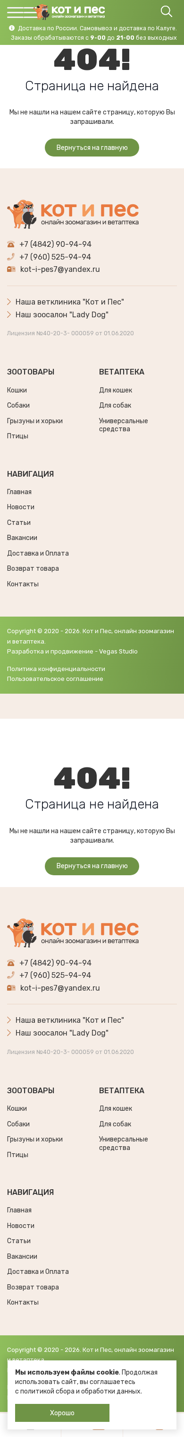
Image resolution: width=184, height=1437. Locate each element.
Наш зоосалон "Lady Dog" (62, 314)
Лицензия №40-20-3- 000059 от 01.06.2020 (70, 333)
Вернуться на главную (92, 148)
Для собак (115, 405)
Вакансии (22, 538)
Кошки (17, 390)
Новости (20, 507)
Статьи (19, 523)
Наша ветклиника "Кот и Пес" (70, 301)
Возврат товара (33, 569)
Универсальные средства (123, 425)
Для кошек (115, 390)
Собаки (18, 405)
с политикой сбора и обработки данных (78, 1391)
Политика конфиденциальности (56, 668)
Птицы (17, 436)
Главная (19, 492)
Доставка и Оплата (38, 553)
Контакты (23, 584)
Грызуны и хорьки (35, 421)
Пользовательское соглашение (55, 678)
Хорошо (62, 1413)
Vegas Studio (118, 651)
